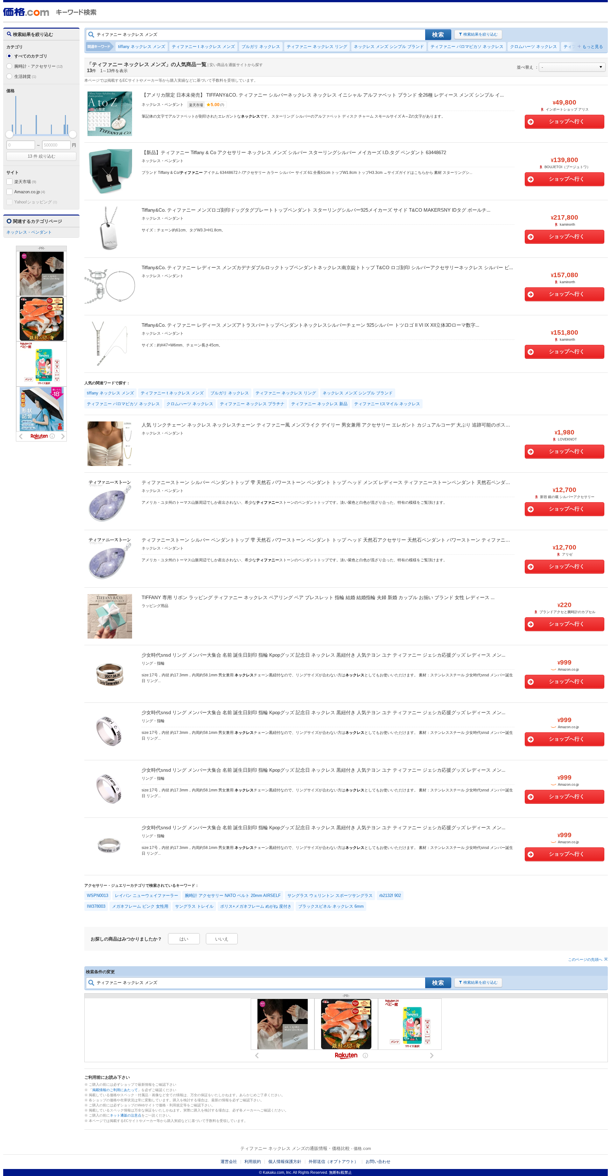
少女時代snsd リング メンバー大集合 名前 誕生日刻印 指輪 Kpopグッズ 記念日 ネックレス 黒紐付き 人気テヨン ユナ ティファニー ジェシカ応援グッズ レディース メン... (323, 655)
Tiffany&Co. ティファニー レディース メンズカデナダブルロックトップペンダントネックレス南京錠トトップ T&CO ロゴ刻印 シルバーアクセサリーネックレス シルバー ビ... (327, 267)
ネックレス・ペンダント (29, 232)
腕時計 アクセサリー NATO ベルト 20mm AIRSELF (233, 895)
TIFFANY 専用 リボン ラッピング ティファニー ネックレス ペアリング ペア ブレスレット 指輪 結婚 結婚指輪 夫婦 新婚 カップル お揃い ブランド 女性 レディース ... (318, 597)
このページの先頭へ (585, 959)
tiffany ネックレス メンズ (141, 46)
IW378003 (96, 906)
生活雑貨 (25, 76)
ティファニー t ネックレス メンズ (203, 46)
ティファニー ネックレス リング (317, 46)
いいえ (221, 938)
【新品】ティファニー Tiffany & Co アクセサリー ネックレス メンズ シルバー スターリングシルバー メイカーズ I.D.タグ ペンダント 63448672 (294, 152)
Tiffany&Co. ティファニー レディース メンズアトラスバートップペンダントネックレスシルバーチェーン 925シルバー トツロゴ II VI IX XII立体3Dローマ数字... (310, 325)
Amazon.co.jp (29, 191)
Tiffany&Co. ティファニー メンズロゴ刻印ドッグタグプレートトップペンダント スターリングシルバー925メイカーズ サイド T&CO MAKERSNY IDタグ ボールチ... (316, 210)
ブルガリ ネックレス (261, 46)
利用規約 (252, 1161)
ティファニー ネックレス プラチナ (252, 403)
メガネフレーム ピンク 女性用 (140, 906)
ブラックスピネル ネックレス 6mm (331, 906)
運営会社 (229, 1161)
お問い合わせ (378, 1161)
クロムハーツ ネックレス (533, 46)
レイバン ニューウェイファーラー (146, 895)
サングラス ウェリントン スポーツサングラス (330, 895)
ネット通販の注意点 (125, 1115)
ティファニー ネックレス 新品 (319, 403)
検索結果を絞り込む (480, 34)
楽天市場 (25, 181)
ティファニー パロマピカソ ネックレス (467, 46)
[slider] (9, 134)
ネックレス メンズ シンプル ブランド (389, 46)
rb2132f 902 (390, 895)
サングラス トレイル (194, 906)
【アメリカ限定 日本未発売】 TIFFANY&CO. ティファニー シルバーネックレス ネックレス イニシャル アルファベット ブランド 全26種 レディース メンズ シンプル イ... (323, 95)
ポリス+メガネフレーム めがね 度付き (255, 906)
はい (183, 938)
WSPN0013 (97, 895)
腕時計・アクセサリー (38, 66)
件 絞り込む (41, 156)
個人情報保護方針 (284, 1161)
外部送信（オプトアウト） (333, 1161)
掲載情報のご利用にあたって (115, 1090)
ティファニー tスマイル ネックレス (387, 403)
